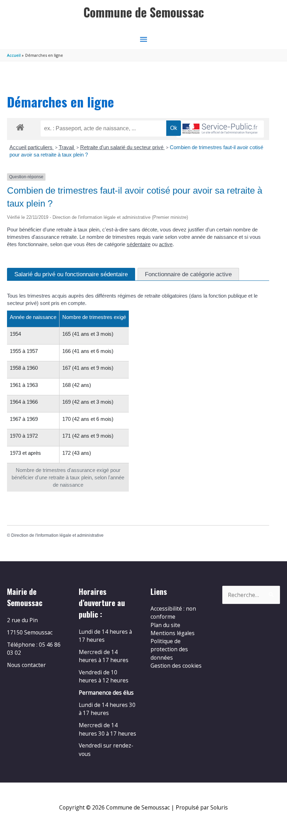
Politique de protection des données (169, 649)
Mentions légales (172, 633)
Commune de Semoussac (143, 12)
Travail (67, 147)
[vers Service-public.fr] (220, 129)
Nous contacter (26, 665)
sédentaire (138, 244)
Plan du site (165, 625)
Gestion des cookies (176, 665)
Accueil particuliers (31, 147)
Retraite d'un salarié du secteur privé (122, 147)
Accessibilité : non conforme (173, 612)
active (166, 244)
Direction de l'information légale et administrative (57, 535)
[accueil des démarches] (20, 126)
